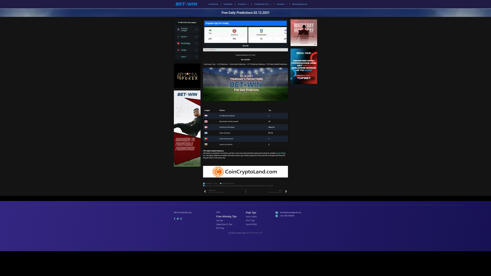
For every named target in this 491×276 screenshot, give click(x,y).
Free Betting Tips (261, 4)
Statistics (242, 4)
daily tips (224, 186)
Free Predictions (260, 186)
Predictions (213, 4)
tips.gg (218, 50)
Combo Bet (228, 4)
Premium (280, 4)
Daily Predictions (228, 183)
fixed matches (240, 186)
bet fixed (218, 186)
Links (218, 212)
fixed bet (231, 186)
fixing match (249, 186)
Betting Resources (299, 4)
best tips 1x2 (209, 186)
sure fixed (269, 186)
